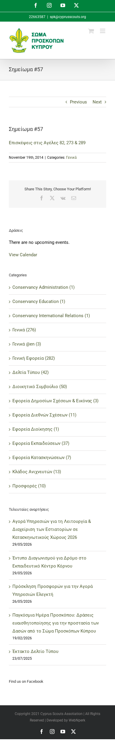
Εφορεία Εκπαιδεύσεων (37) (40, 443)
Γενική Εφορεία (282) (33, 358)
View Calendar (23, 254)
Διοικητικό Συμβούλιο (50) (39, 386)
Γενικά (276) (24, 330)
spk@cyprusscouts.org (68, 17)
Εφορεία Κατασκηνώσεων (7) (41, 457)
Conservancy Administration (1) (43, 287)
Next (97, 102)
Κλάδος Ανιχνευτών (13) (36, 471)
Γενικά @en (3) (26, 344)
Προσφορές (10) (29, 486)
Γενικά (71, 157)
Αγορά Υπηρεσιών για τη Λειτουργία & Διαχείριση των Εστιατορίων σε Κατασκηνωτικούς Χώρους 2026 (51, 529)
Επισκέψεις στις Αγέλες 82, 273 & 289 (47, 142)
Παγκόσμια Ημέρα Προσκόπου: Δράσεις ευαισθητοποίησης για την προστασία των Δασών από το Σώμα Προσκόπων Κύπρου (55, 623)
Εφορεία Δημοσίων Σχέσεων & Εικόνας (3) (55, 400)
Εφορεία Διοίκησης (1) (35, 429)
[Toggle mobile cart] (91, 31)
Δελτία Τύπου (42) (30, 372)
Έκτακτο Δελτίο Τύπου (35, 651)
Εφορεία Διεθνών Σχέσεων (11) (44, 415)
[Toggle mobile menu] (103, 31)
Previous (78, 102)
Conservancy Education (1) (38, 301)
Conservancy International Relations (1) (51, 315)
